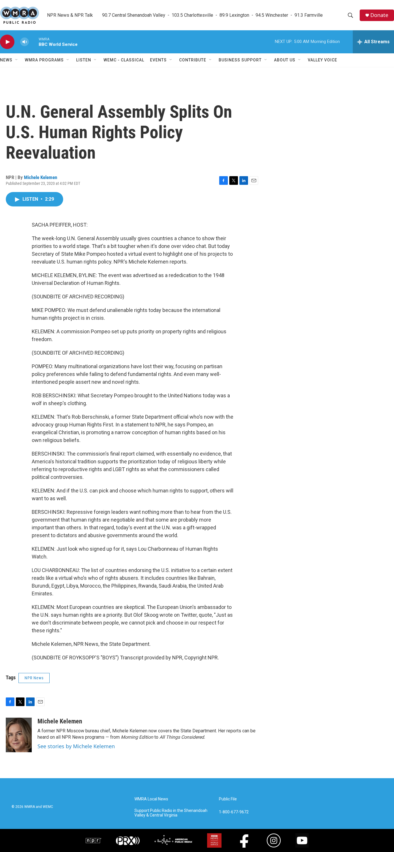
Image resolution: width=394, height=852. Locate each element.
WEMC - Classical (124, 60)
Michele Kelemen (40, 177)
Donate (379, 15)
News (6, 60)
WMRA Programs (44, 60)
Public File (228, 799)
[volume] (24, 41)
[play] (7, 42)
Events (158, 60)
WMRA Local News (151, 799)
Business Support (240, 60)
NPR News (34, 678)
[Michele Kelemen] (19, 735)
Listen (83, 60)
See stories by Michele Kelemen (76, 746)
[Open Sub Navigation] (16, 60)
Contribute (192, 60)
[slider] (34, 42)
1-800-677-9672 (234, 812)
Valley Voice (322, 60)
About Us (284, 60)
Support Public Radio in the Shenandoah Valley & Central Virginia (170, 812)
